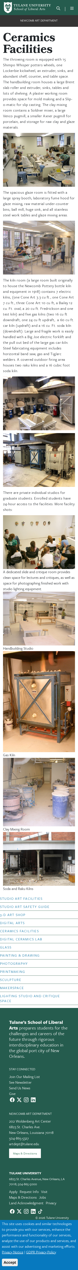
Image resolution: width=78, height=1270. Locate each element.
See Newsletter (20, 1082)
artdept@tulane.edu (24, 1143)
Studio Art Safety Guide (25, 906)
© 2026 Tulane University (52, 1217)
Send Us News (19, 1087)
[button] (36, 898)
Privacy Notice (12, 1252)
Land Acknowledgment (26, 1202)
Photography (14, 963)
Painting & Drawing (20, 955)
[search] (58, 9)
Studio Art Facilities (21, 898)
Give (12, 1093)
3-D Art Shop (13, 914)
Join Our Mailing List (24, 1076)
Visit (44, 1191)
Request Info (29, 1191)
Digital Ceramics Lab (21, 939)
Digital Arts (12, 922)
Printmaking (12, 971)
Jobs (42, 1197)
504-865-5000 (27, 1184)
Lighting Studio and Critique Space (30, 998)
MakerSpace (12, 987)
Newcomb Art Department (39, 20)
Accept (10, 1262)
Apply (13, 1191)
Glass (6, 947)
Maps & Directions (25, 1153)
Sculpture (10, 979)
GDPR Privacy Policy (41, 1252)
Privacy (51, 1202)
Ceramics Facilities (19, 930)
